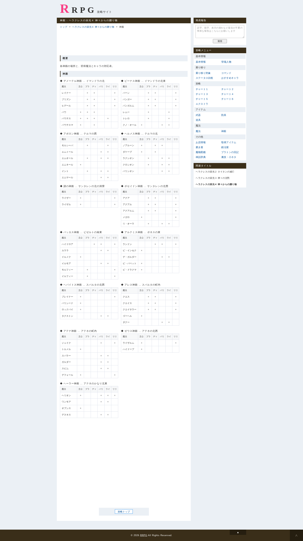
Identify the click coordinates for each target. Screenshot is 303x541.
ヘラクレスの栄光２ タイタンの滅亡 (215, 171)
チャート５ (202, 99)
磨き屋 (199, 147)
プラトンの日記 (230, 152)
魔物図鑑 (201, 152)
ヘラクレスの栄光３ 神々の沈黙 (213, 178)
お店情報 (201, 142)
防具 (223, 115)
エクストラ (202, 103)
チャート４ (227, 94)
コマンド (226, 73)
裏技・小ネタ (228, 157)
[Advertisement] (124, 41)
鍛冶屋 (225, 147)
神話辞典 (201, 157)
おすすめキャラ (230, 78)
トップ (63, 27)
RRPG (78, 9)
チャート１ (202, 89)
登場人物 (226, 61)
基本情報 (201, 61)
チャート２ (227, 89)
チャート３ (202, 94)
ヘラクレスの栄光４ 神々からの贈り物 (93, 27)
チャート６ (227, 99)
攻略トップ (124, 511)
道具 (198, 120)
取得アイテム (228, 142)
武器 (198, 115)
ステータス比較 (204, 78)
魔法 (198, 131)
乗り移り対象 (203, 73)
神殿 (223, 131)
